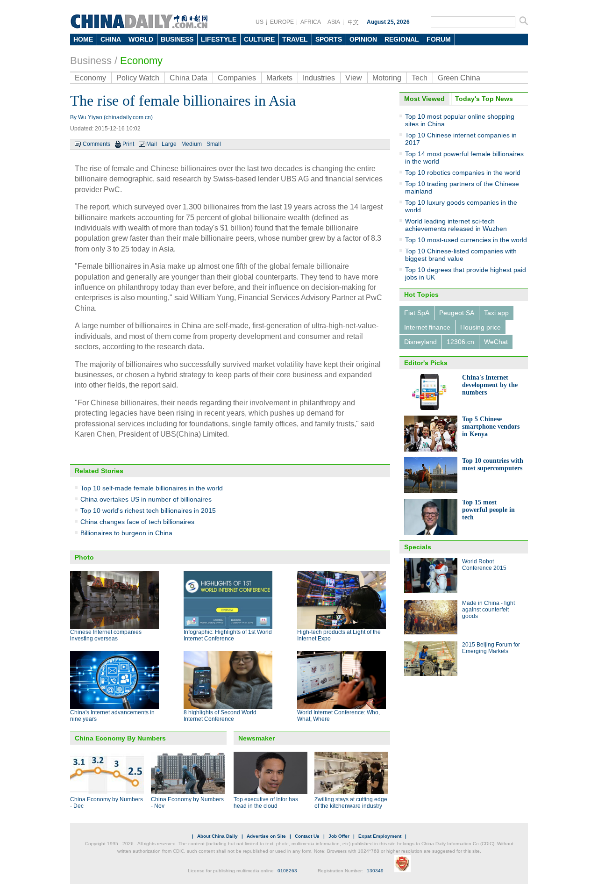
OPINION (363, 39)
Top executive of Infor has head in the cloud (266, 802)
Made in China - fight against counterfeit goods (488, 609)
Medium (191, 144)
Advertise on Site (266, 836)
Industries (319, 78)
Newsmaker (256, 738)
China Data (188, 78)
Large (169, 144)
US (259, 22)
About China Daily (217, 836)
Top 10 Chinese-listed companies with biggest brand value (461, 254)
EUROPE (282, 22)
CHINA (110, 39)
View (353, 78)
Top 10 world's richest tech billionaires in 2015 (148, 510)
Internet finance (427, 327)
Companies (237, 78)
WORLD (140, 39)
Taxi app (496, 312)
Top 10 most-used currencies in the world (466, 240)
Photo (84, 557)
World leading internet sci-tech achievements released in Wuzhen (456, 224)
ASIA (333, 22)
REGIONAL (401, 39)
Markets (279, 78)
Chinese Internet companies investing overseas (106, 635)
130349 (375, 870)
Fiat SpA (416, 312)
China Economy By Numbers (120, 738)
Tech (419, 78)
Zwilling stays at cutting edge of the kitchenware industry (350, 802)
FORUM (439, 39)
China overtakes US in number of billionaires (146, 499)
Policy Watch (137, 78)
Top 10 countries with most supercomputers (492, 464)
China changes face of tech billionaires (137, 521)
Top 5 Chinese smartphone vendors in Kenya (491, 427)
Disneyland (420, 341)
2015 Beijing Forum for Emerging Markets (491, 647)
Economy (141, 60)
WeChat (496, 341)
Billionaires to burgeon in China (126, 533)
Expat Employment (379, 836)
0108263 (287, 870)
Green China (459, 78)
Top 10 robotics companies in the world (462, 172)
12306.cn (460, 341)
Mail (151, 144)
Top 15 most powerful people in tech (488, 510)
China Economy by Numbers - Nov (187, 802)
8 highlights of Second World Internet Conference (220, 715)
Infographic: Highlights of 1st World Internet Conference (228, 635)
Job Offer (338, 836)
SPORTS (328, 39)
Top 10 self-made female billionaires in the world (151, 488)
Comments (96, 144)
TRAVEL (295, 39)
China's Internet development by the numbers (490, 385)
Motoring (386, 78)
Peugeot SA (456, 312)
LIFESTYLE (218, 39)
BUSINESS (177, 39)
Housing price (480, 327)
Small (213, 144)
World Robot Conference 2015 (484, 564)
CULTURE (259, 39)
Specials (417, 547)
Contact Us (307, 836)
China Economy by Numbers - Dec (106, 802)
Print (128, 144)
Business (91, 60)
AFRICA (310, 22)
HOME (83, 39)
